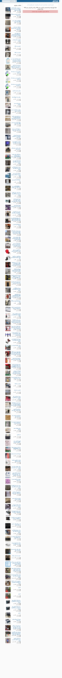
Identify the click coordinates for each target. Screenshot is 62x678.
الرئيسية (52, 4)
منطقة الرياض (45, 4)
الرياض (41, 4)
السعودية (49, 4)
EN (0, 1)
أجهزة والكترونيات (37, 4)
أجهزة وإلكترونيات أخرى (30, 4)
